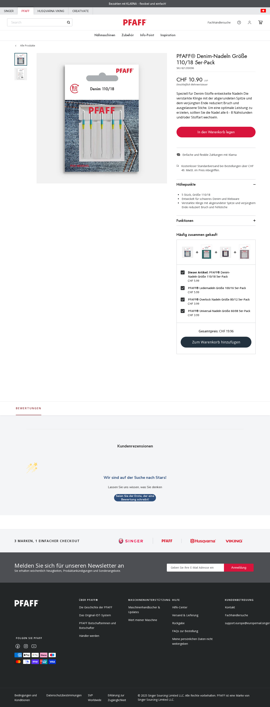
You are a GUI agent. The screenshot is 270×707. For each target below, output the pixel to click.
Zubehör (128, 35)
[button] (260, 22)
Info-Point (147, 35)
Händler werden (89, 636)
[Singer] (131, 541)
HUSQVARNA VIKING (51, 11)
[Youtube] (34, 646)
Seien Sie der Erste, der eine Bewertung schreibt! (135, 497)
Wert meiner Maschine (142, 620)
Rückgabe (178, 623)
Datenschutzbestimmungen (64, 695)
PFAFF (26, 11)
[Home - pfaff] (135, 22)
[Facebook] (17, 646)
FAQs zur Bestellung (185, 631)
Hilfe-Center (179, 607)
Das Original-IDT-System (95, 615)
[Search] (68, 22)
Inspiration (168, 35)
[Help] (239, 22)
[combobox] (39, 22)
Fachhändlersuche (219, 22)
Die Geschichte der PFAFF (95, 607)
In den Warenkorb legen (216, 132)
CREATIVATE (80, 11)
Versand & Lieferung (185, 615)
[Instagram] (26, 646)
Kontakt (230, 607)
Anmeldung (238, 567)
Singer (9, 11)
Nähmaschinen (104, 35)
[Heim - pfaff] (26, 603)
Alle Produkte (27, 45)
